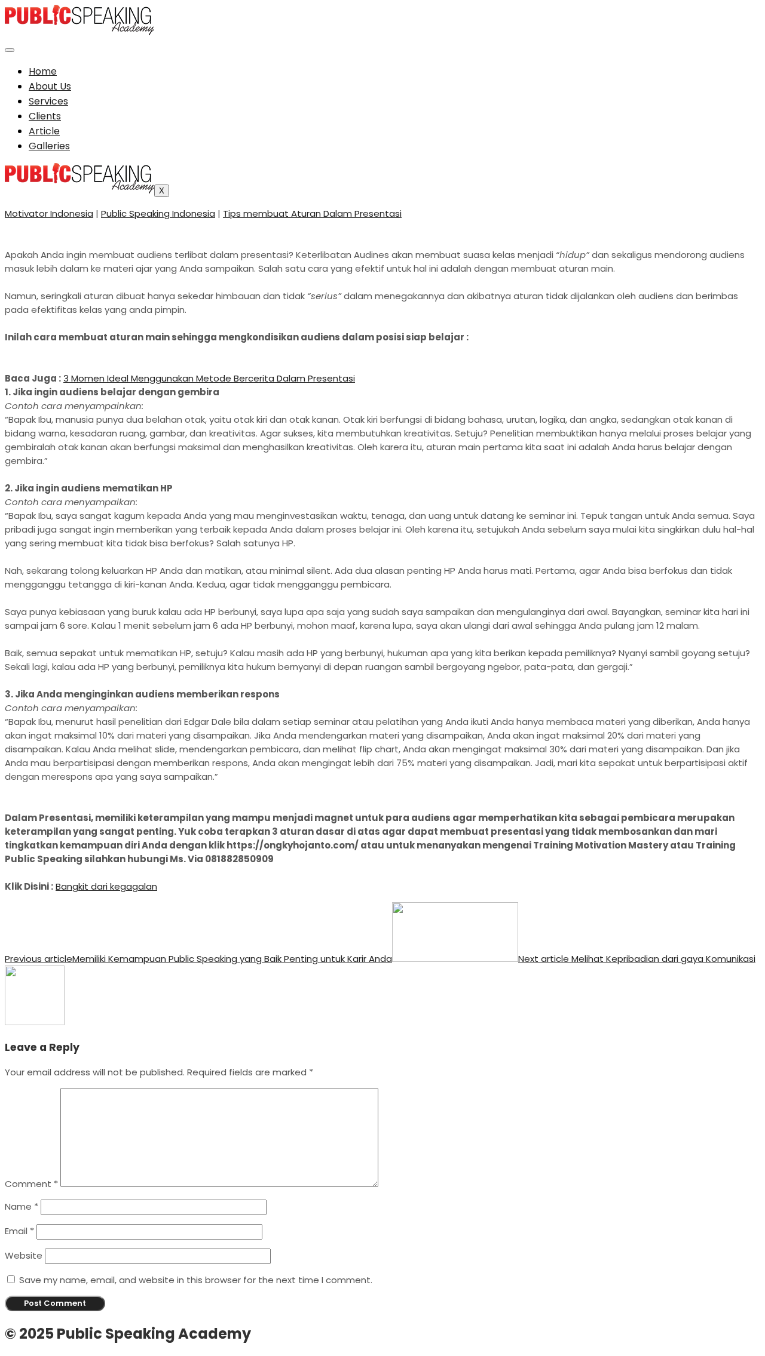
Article (44, 131)
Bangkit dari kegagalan (106, 886)
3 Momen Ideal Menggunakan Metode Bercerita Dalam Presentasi (209, 378)
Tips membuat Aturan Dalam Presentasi (312, 213)
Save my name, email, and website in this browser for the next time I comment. (195, 1280)
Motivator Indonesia (49, 213)
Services (48, 101)
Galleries (49, 146)
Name (21, 1206)
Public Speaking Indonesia (158, 213)
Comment (31, 1183)
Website (23, 1255)
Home (43, 71)
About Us (50, 86)
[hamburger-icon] (9, 50)
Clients (45, 116)
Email (19, 1231)
